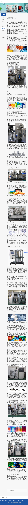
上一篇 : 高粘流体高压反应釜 (11, 490)
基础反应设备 (3, 35)
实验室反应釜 (5, 497)
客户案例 (18, 500)
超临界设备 (3, 19)
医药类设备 (3, 30)
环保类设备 (3, 37)
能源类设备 (3, 26)
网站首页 (1, 500)
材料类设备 (3, 28)
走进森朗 (5, 500)
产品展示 (10, 500)
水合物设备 (3, 17)
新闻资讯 (14, 500)
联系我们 (22, 500)
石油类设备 (3, 21)
